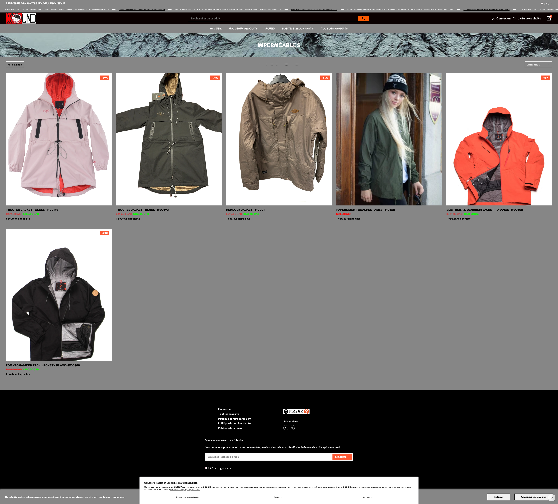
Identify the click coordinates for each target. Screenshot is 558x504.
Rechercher (225, 409)
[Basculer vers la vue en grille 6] (296, 64)
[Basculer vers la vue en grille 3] (271, 64)
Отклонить (367, 496)
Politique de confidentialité (234, 423)
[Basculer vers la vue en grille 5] (286, 64)
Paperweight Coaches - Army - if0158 (365, 209)
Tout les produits (228, 413)
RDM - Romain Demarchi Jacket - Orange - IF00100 (484, 209)
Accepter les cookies (533, 496)
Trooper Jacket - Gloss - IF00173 (32, 209)
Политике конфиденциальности (185, 489)
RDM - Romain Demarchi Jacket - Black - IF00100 (43, 365)
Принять (277, 496)
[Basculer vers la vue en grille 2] (265, 64)
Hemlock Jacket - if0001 (245, 209)
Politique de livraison (230, 427)
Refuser (499, 496)
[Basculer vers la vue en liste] (260, 64)
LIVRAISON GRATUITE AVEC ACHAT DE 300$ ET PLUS (510, 9)
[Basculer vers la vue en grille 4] (278, 64)
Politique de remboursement (234, 418)
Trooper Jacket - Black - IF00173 (142, 209)
